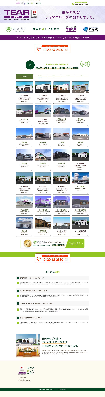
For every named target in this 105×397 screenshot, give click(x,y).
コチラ (58, 311)
